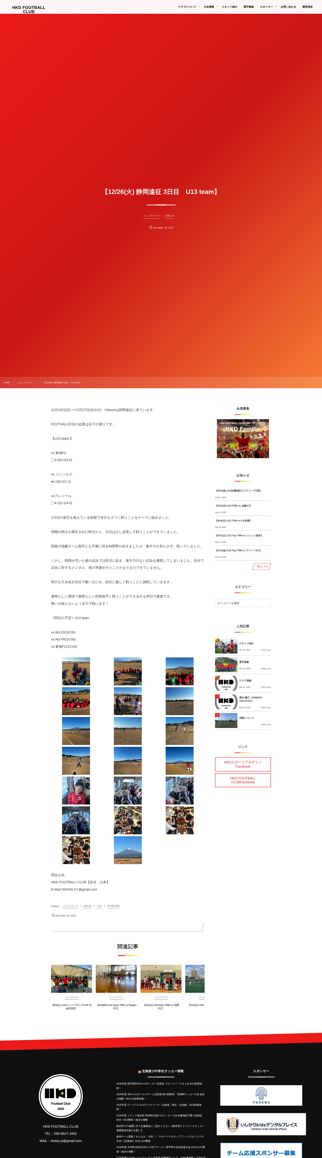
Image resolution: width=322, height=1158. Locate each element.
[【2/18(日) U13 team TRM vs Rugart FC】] (116, 979)
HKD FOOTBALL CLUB (28, 10)
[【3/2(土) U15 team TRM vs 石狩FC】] (161, 979)
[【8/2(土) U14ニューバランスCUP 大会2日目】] (71, 979)
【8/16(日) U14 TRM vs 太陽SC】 (233, 505)
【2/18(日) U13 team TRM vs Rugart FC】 (116, 1007)
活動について (246, 717)
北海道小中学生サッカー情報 (163, 1071)
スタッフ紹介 (246, 643)
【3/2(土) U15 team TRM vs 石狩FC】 (161, 1007)
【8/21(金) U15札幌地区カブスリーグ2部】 (238, 490)
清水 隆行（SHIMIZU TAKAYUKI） (250, 699)
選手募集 (244, 662)
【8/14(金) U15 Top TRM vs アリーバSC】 (238, 550)
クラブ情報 (245, 680)
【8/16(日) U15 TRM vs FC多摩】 (233, 520)
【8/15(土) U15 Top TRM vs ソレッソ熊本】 (239, 535)
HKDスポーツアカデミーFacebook (243, 764)
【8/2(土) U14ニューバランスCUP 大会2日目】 (71, 1007)
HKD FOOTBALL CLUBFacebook (243, 780)
